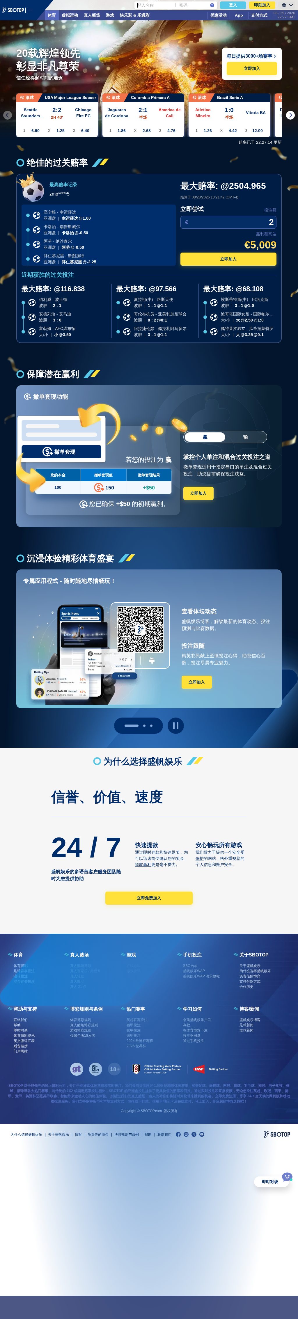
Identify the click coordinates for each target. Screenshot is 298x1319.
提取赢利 (143, 864)
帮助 (148, 1134)
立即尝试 (192, 209)
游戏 (110, 15)
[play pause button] (176, 726)
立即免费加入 (149, 898)
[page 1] (139, 726)
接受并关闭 (252, 1307)
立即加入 (252, 68)
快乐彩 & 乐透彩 (135, 15)
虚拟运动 (70, 15)
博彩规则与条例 (126, 1134)
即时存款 (151, 852)
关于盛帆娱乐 (58, 1134)
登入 (233, 5)
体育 (52, 15)
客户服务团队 (102, 871)
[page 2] (151, 726)
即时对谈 (270, 1181)
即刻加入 (262, 5)
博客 (78, 1134)
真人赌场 (92, 15)
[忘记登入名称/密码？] (212, 5)
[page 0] (126, 726)
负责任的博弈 (98, 1134)
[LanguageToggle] (286, 5)
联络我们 (164, 1134)
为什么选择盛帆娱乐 (26, 1134)
